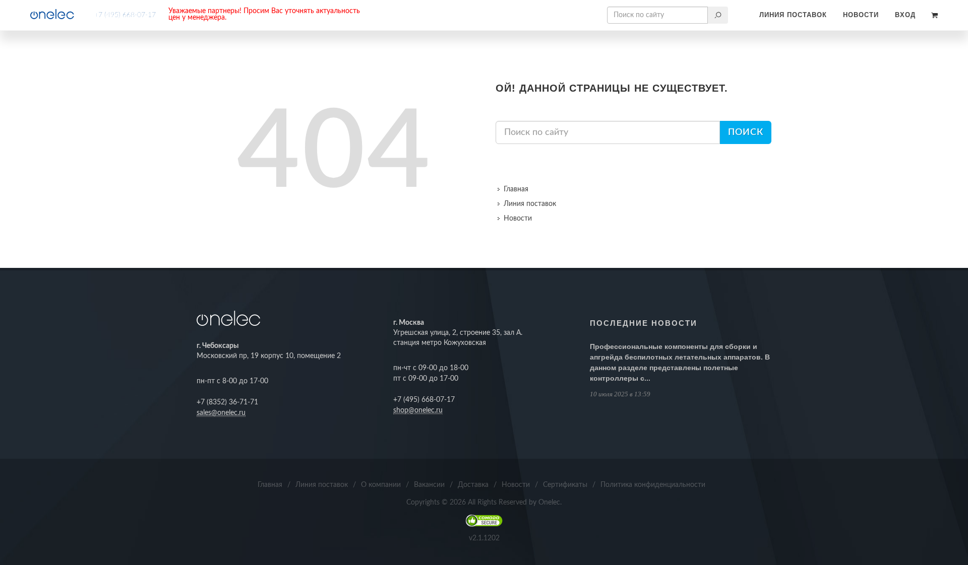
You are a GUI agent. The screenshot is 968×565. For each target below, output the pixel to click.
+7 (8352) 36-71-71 (227, 402)
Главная (516, 189)
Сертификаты (565, 484)
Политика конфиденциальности (652, 484)
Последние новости (643, 323)
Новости (861, 15)
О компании (381, 484)
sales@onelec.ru (221, 412)
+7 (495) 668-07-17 (125, 15)
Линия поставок (793, 15)
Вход (905, 15)
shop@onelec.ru (418, 410)
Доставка (473, 484)
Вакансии (429, 484)
